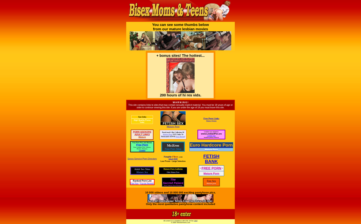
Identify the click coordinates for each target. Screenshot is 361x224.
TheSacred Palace (173, 181)
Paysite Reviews (147, 183)
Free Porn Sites (173, 149)
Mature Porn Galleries (173, 169)
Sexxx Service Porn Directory (142, 159)
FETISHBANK (211, 159)
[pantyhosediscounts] (180, 201)
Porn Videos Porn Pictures (173, 185)
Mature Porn (173, 126)
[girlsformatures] (180, 21)
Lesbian (142, 151)
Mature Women (211, 121)
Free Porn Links (211, 118)
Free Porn (142, 145)
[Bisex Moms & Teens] (180, 217)
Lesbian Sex (211, 136)
